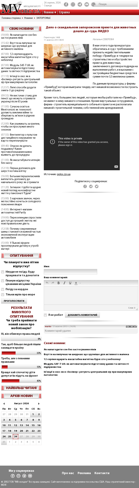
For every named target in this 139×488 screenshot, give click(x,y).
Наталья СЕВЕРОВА (103, 39)
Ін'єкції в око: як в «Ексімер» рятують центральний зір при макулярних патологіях (20, 79)
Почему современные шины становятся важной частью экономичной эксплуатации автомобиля (21, 233)
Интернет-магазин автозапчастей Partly (16, 211)
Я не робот (55, 315)
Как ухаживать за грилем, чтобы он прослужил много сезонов (20, 127)
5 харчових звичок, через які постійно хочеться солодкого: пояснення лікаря (21, 201)
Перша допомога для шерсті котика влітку (18, 170)
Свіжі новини (21, 29)
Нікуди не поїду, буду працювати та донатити (22, 273)
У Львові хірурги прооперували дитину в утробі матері (20, 246)
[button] (47, 283)
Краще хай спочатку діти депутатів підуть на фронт (19, 374)
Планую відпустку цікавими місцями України (23, 282)
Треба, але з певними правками (15, 360)
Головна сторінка (11, 18)
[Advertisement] (91, 232)
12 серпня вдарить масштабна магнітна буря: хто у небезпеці (19, 57)
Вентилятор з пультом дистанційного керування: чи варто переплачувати (19, 138)
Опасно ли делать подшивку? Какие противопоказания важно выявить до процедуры (16, 151)
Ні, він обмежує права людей (20, 334)
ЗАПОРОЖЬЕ (43, 18)
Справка (64, 12)
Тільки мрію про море (20, 294)
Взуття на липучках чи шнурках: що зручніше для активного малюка (18, 46)
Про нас (68, 473)
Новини (49, 12)
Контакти (101, 473)
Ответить (131, 327)
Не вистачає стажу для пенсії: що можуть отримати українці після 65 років (19, 98)
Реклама (84, 473)
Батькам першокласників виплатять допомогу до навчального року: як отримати (20, 179)
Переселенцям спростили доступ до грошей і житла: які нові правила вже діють (21, 220)
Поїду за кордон (17, 289)
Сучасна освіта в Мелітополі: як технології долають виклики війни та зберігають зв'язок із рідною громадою (18, 112)
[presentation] (47, 283)
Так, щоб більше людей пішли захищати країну (21, 346)
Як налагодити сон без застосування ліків (19, 37)
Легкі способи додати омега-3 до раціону (18, 89)
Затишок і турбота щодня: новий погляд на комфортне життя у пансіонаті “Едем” (21, 190)
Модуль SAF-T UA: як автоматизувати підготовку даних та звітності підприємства (20, 68)
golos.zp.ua (63, 174)
